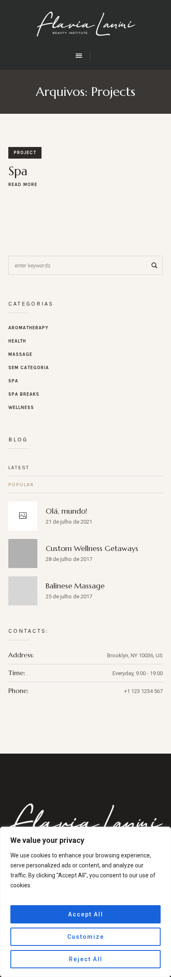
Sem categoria (28, 367)
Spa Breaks (23, 394)
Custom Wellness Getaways (92, 548)
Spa (17, 171)
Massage (20, 354)
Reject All (86, 959)
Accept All (85, 914)
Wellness (21, 407)
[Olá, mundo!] (22, 516)
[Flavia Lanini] (86, 25)
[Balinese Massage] (22, 590)
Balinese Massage (75, 585)
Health (17, 341)
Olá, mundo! (66, 511)
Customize (85, 936)
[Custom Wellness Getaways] (22, 553)
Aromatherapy (28, 328)
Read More (22, 184)
